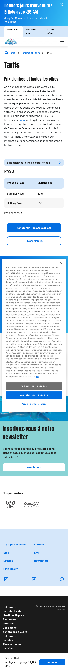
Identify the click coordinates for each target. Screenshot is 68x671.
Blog (6, 552)
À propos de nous (14, 544)
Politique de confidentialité (12, 609)
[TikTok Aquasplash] (62, 579)
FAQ (36, 552)
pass (22, 120)
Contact (39, 544)
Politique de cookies (10, 638)
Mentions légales (13, 615)
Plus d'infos (10, 21)
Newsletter (41, 560)
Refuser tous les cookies (34, 386)
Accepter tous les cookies (34, 395)
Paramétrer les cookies (12, 646)
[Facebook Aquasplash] (34, 579)
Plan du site (10, 568)
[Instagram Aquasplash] (6, 579)
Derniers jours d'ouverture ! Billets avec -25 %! (28, 9)
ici (37, 376)
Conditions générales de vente (15, 629)
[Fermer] (61, 263)
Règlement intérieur (10, 621)
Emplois (8, 560)
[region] (34, 335)
